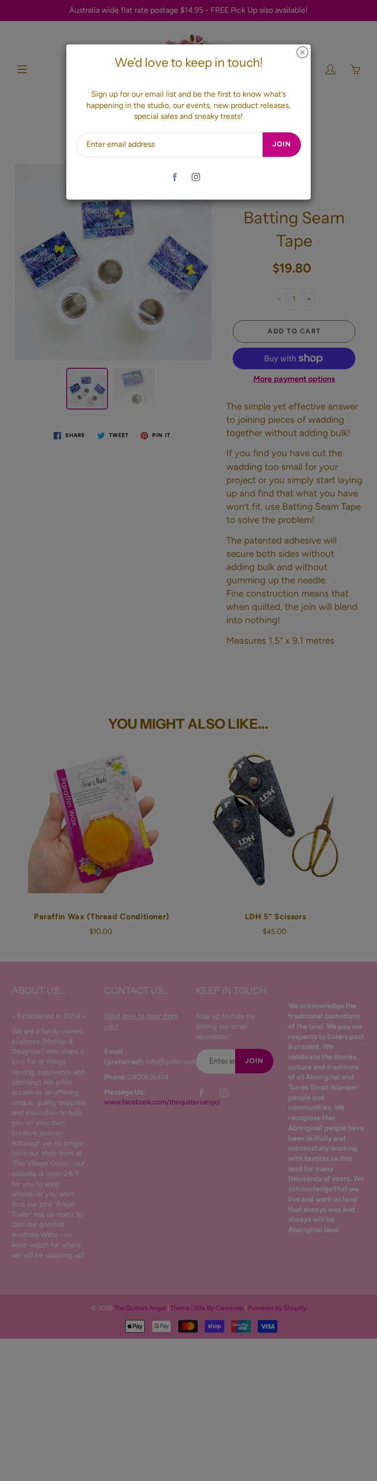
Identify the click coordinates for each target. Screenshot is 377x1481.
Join (281, 144)
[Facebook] (174, 177)
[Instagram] (195, 177)
